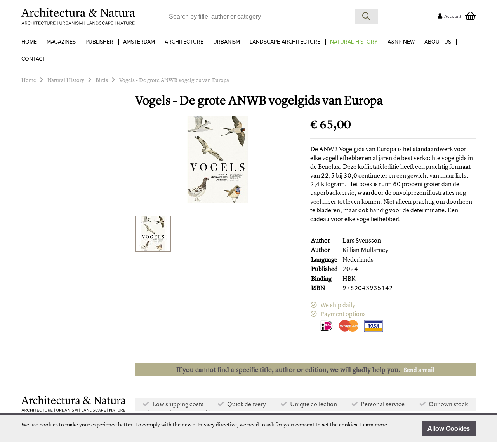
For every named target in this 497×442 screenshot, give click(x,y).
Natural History (354, 41)
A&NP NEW (401, 41)
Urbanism (226, 41)
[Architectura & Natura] (78, 16)
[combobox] (260, 16)
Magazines (61, 41)
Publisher (99, 41)
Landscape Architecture (285, 41)
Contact (33, 59)
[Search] (366, 16)
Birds (102, 80)
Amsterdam (139, 41)
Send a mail (419, 369)
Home (29, 41)
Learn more (373, 424)
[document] (248, 428)
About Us (437, 41)
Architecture (184, 41)
